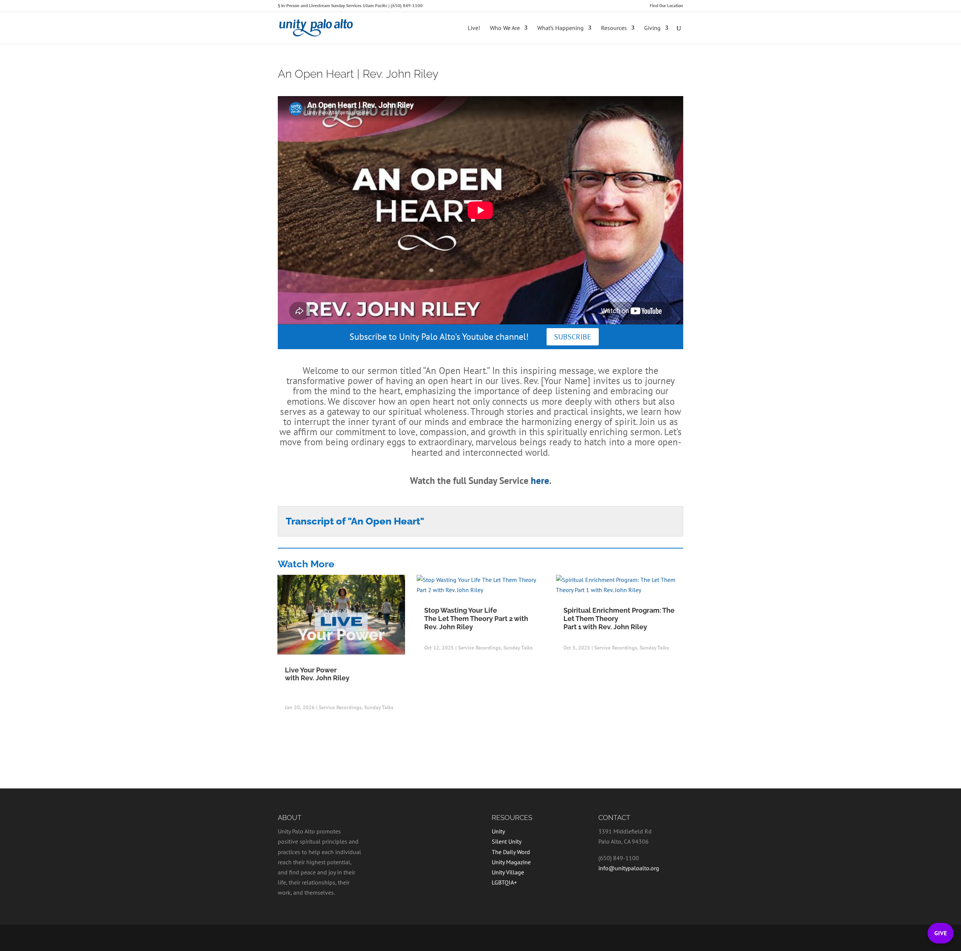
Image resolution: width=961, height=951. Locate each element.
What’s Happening (560, 28)
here (540, 481)
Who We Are (505, 28)
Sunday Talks (378, 707)
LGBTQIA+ (504, 882)
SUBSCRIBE (572, 337)
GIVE (940, 933)
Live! (474, 28)
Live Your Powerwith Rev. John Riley (317, 674)
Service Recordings (340, 707)
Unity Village (508, 872)
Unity (498, 831)
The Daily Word (511, 852)
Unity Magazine (511, 862)
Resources (614, 28)
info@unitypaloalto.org (628, 868)
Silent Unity (506, 841)
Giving (652, 28)
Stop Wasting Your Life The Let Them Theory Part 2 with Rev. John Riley (476, 618)
